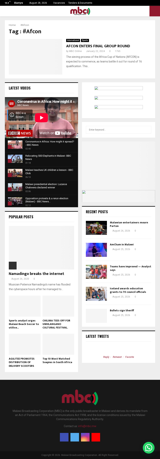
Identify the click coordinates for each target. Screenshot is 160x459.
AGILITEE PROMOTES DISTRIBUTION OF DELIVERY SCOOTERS (22, 362)
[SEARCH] (147, 130)
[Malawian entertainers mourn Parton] (96, 228)
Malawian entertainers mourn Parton (129, 224)
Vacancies (59, 3)
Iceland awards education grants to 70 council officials (128, 290)
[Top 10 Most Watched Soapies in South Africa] (58, 344)
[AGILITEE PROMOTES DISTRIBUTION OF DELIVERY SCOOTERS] (25, 344)
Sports (85, 40)
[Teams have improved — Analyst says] (96, 272)
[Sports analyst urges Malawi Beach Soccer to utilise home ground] (25, 306)
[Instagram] (85, 437)
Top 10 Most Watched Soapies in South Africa (57, 360)
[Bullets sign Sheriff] (96, 316)
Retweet (117, 356)
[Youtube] (96, 437)
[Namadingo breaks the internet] (41, 247)
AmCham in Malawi (122, 244)
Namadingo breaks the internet (36, 273)
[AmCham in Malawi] (96, 250)
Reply (106, 356)
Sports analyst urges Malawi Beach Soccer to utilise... (24, 324)
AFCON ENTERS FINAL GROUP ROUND (98, 46)
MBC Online (75, 51)
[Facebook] (64, 437)
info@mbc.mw (87, 426)
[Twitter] (74, 437)
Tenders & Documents (80, 3)
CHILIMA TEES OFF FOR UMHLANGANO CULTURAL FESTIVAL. (56, 324)
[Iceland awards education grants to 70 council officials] (96, 294)
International (73, 40)
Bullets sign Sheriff (122, 310)
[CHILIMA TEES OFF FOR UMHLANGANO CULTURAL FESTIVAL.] (58, 306)
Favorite (129, 356)
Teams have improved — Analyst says (130, 268)
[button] (149, 448)
